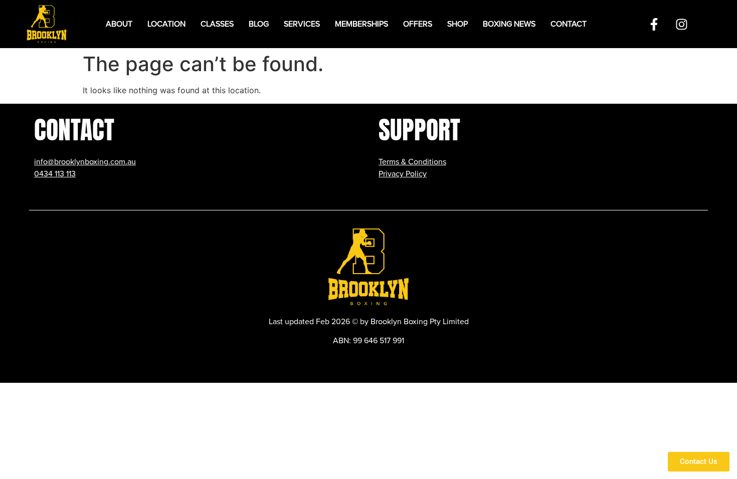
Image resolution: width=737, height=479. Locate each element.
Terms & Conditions (412, 162)
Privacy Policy (403, 174)
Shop (457, 24)
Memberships (361, 24)
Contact (568, 24)
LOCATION (166, 24)
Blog (259, 24)
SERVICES (302, 24)
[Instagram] (681, 24)
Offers (417, 24)
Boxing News (509, 24)
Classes (217, 24)
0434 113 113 (55, 174)
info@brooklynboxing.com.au (85, 162)
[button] (166, 24)
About (119, 24)
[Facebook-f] (653, 24)
